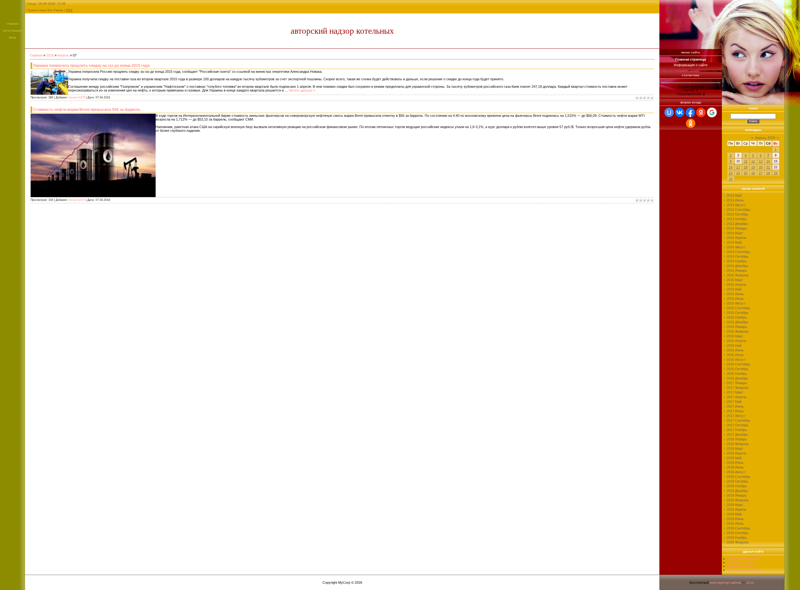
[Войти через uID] (669, 112)
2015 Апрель (737, 284)
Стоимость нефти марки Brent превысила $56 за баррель (86, 109)
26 (753, 173)
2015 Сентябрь (738, 308)
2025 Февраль (738, 542)
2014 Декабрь (737, 266)
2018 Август (736, 472)
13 (760, 161)
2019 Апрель (737, 509)
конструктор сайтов (725, 582)
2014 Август (736, 247)
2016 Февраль (738, 331)
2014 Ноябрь (737, 261)
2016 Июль (735, 355)
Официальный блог (743, 558)
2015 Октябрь (737, 313)
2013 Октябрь (737, 214)
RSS (69, 10)
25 (746, 173)
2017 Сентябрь (738, 420)
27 (760, 173)
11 (746, 161)
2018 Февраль (738, 444)
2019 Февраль (738, 500)
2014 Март (735, 233)
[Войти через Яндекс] (701, 112)
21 (768, 167)
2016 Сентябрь (738, 364)
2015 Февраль (738, 275)
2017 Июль (735, 411)
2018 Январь (737, 439)
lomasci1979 (77, 97)
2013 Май (734, 195)
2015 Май (734, 289)
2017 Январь (737, 383)
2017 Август (736, 416)
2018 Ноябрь (737, 486)
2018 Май (734, 458)
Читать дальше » (301, 90)
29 (776, 173)
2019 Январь (737, 495)
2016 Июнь (735, 350)
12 (753, 161)
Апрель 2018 (765, 138)
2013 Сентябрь (738, 209)
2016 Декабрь (737, 378)
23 (730, 173)
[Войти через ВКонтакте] (679, 112)
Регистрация (12, 30)
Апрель (63, 55)
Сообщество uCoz (742, 562)
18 (746, 167)
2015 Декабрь (737, 322)
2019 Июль (735, 523)
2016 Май (734, 345)
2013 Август (736, 205)
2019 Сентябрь (738, 528)
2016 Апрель (737, 341)
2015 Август (736, 303)
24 (738, 173)
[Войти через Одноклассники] (690, 123)
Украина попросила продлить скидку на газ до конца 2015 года (91, 65)
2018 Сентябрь (738, 476)
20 (760, 167)
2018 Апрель (737, 453)
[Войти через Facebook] (690, 112)
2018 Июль (735, 467)
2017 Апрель (737, 397)
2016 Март (735, 336)
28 (768, 173)
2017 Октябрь (737, 425)
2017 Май (734, 402)
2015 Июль (735, 298)
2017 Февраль (738, 387)
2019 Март (735, 505)
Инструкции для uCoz (745, 570)
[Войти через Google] (712, 112)
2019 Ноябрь (737, 537)
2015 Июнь (735, 294)
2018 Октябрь (737, 481)
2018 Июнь (735, 462)
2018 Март (735, 448)
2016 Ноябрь (737, 373)
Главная (12, 23)
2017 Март (735, 392)
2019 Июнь (735, 519)
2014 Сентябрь (738, 252)
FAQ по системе (741, 566)
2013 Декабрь (737, 224)
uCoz (750, 582)
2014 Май (734, 242)
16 (730, 167)
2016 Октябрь (737, 369)
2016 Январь (737, 327)
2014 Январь (737, 228)
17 (738, 167)
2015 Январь (737, 270)
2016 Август (736, 359)
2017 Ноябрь (737, 430)
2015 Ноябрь (737, 317)
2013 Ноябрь (737, 219)
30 (730, 179)
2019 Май (734, 514)
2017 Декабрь (737, 434)
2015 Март (735, 280)
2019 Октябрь (737, 533)
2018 (50, 55)
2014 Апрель (737, 238)
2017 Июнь (735, 406)
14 (768, 161)
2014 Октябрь (737, 256)
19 (753, 167)
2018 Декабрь (737, 491)
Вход (12, 37)
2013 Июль (735, 200)
